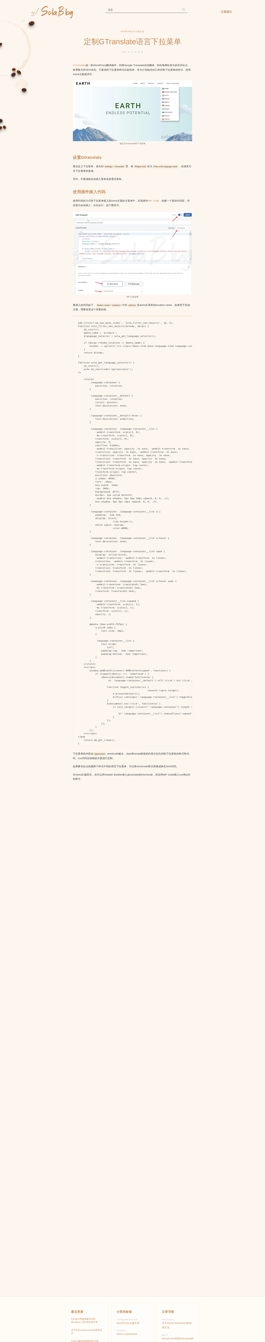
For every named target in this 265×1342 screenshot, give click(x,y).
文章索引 (226, 11)
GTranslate (79, 65)
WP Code (153, 200)
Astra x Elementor (126, 1334)
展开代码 (132, 359)
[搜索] (183, 10)
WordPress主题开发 (132, 31)
